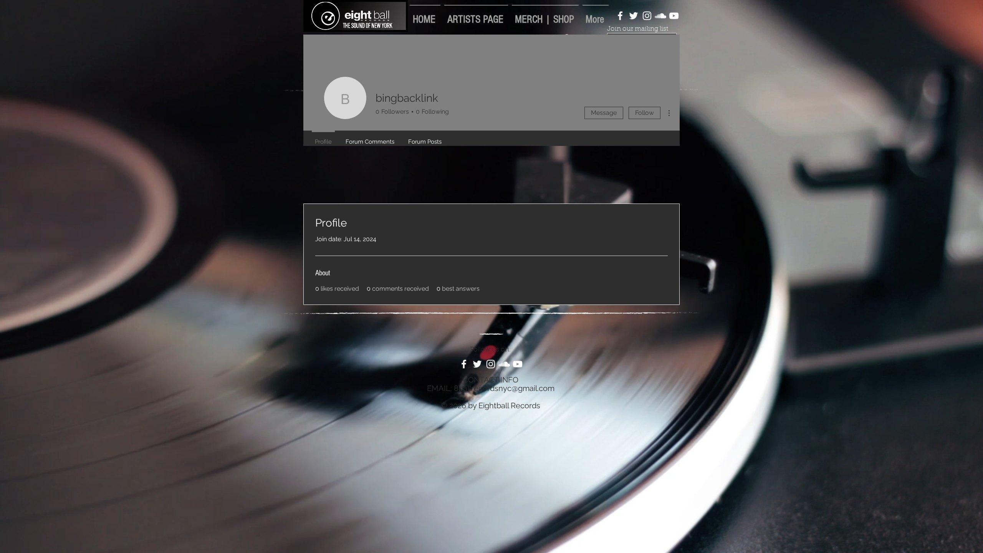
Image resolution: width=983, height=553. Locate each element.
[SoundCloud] (660, 16)
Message (604, 112)
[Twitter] (633, 16)
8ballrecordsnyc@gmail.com (504, 388)
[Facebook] (620, 16)
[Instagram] (647, 16)
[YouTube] (674, 16)
